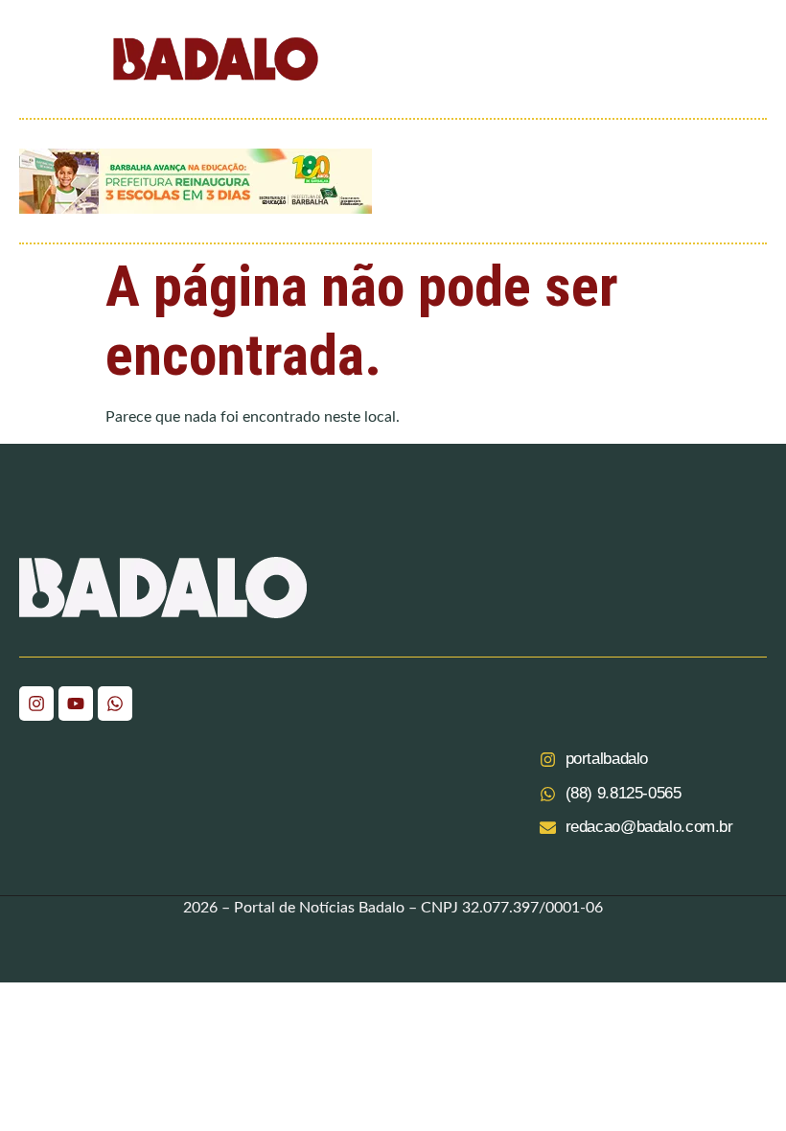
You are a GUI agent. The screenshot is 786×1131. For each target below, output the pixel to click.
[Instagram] (36, 703)
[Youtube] (75, 703)
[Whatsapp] (115, 703)
